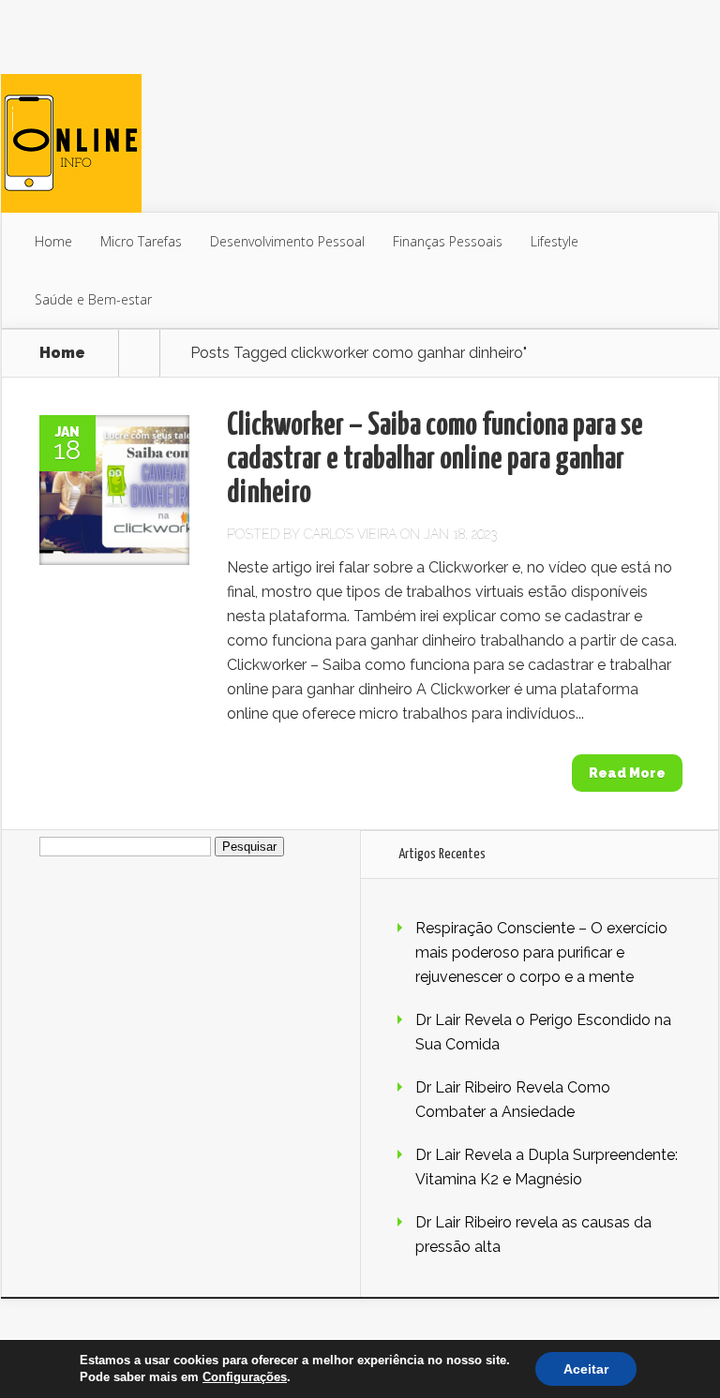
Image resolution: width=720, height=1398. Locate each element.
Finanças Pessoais (447, 241)
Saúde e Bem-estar (93, 299)
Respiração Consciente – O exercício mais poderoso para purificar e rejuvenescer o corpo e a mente (541, 952)
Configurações (244, 1377)
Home (53, 241)
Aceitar (585, 1368)
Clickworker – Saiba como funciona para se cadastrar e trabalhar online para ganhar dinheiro (435, 459)
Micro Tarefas (141, 241)
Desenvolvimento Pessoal (287, 241)
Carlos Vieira (350, 534)
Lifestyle (554, 241)
